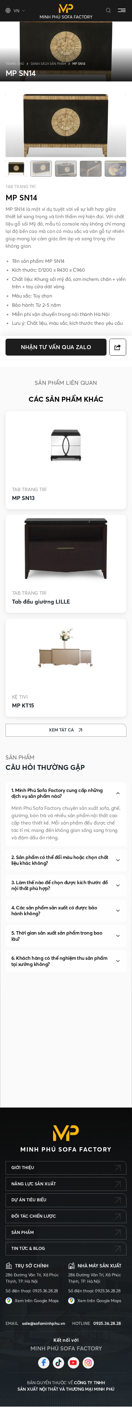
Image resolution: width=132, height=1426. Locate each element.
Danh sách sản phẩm (48, 64)
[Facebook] (43, 1363)
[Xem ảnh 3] (66, 169)
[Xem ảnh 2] (41, 169)
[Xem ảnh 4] (90, 169)
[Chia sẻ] (118, 347)
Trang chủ (15, 64)
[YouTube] (73, 1363)
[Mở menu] (121, 11)
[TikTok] (58, 1363)
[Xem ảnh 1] (16, 169)
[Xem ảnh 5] (115, 169)
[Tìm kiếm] (108, 11)
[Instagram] (88, 1363)
